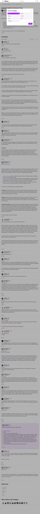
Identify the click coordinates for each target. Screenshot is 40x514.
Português (9, 20)
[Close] (31, 10)
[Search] (36, 1)
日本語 (9, 18)
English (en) (22, 1)
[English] (6, 1)
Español (22, 13)
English (9, 13)
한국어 (22, 18)
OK (30, 23)
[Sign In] (37, 1)
